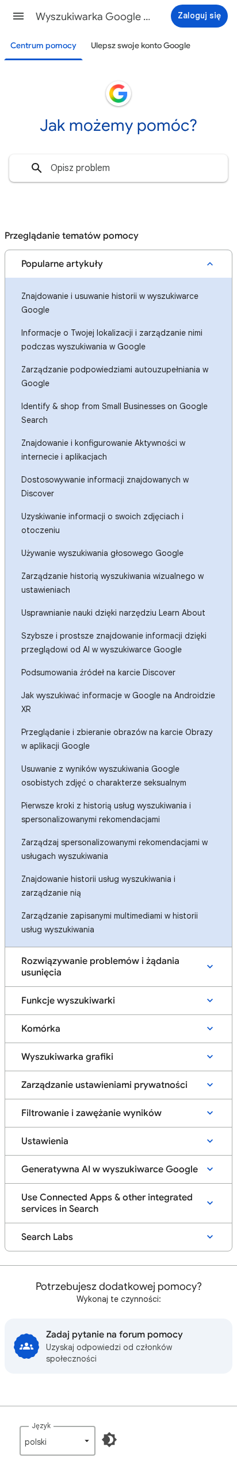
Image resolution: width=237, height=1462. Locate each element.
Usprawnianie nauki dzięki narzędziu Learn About (113, 613)
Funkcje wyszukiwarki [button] (68, 1000)
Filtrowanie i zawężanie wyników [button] (91, 1113)
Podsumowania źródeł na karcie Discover (98, 672)
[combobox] (118, 168)
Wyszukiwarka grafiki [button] (67, 1057)
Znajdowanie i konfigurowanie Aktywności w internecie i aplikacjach (103, 450)
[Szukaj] (37, 168)
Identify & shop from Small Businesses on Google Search (114, 413)
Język (41, 1425)
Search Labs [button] (47, 1237)
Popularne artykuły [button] (62, 264)
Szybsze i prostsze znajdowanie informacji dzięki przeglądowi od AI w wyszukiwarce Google (114, 643)
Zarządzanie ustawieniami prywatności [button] (104, 1085)
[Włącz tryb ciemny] (109, 1439)
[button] (18, 16)
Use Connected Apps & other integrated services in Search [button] (107, 1203)
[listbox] (57, 1441)
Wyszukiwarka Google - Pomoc (93, 16)
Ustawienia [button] (44, 1141)
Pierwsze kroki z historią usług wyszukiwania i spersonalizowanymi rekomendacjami (106, 812)
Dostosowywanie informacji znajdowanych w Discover (105, 487)
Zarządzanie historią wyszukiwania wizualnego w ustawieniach (112, 583)
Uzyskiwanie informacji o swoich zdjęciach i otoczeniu (102, 523)
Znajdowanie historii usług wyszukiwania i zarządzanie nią (98, 886)
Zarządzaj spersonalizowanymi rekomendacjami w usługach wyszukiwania (114, 849)
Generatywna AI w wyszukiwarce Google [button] (109, 1169)
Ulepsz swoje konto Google (140, 45)
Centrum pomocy (43, 45)
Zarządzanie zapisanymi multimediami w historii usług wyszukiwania (109, 923)
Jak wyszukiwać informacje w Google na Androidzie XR (118, 702)
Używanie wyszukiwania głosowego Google (102, 553)
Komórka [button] (40, 1029)
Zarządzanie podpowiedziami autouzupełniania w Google (114, 376)
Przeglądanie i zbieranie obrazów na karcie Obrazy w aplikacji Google (117, 739)
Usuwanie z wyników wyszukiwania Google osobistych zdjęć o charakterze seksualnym (103, 776)
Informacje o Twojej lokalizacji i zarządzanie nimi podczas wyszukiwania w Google (111, 340)
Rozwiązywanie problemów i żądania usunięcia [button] (100, 966)
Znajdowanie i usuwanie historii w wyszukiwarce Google (109, 303)
